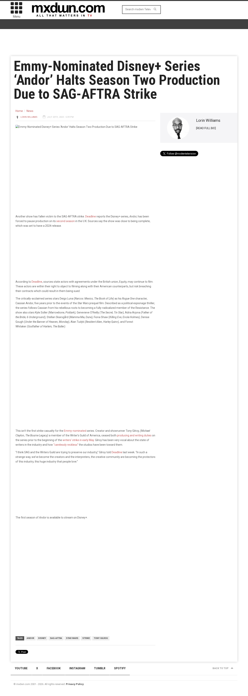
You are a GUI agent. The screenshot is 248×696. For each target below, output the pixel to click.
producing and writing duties (134, 435)
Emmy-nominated (75, 430)
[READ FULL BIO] (206, 128)
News (30, 110)
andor (30, 638)
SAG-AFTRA (56, 638)
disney (42, 638)
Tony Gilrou (101, 638)
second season (65, 221)
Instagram (77, 668)
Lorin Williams (29, 117)
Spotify (120, 668)
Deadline (90, 216)
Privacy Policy (75, 684)
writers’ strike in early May (78, 440)
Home (19, 110)
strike (86, 638)
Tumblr (99, 668)
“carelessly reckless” (65, 444)
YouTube (21, 668)
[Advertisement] (85, 553)
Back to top (221, 668)
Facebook (54, 668)
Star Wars (72, 638)
